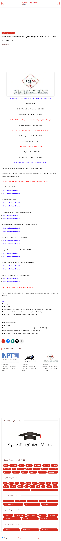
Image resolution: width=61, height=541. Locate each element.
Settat (31, 472)
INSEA (5, 490)
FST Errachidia (32, 501)
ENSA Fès (41, 515)
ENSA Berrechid (19, 515)
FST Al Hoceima (8, 501)
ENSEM (54, 483)
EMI (16, 483)
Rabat (14, 472)
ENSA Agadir (7, 515)
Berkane (21, 465)
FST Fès (42, 501)
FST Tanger (45, 504)
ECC (5, 483)
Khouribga (20, 469)
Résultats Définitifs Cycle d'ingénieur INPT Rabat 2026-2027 (9, 368)
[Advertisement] (30, 20)
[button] (8, 341)
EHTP (10, 483)
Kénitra (28, 469)
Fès (13, 469)
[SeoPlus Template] (2, 538)
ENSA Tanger (43, 519)
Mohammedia (52, 469)
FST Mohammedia (8, 504)
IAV (43, 486)
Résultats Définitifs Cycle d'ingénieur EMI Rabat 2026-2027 (30, 368)
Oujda (5, 472)
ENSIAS (13, 486)
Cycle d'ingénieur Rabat (8, 33)
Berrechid (29, 465)
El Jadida (54, 465)
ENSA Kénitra (52, 515)
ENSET (6, 486)
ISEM (33, 490)
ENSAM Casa (7, 530)
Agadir (5, 465)
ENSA (34, 483)
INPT (55, 486)
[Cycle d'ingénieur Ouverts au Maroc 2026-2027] (30, 440)
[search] (58, 3)
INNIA (48, 486)
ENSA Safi (25, 519)
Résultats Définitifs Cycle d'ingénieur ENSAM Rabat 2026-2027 (49, 368)
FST (38, 486)
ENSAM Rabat (44, 530)
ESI (26, 486)
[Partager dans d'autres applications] (21, 341)
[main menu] (2, 3)
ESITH (32, 486)
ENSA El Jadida (31, 515)
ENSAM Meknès (26, 530)
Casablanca (46, 465)
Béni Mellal (37, 465)
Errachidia (6, 469)
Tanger (40, 472)
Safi (23, 472)
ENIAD (28, 483)
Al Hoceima (13, 465)
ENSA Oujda (7, 519)
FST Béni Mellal (20, 501)
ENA (22, 483)
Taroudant (51, 472)
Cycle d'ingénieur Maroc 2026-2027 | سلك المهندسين (28, 538)
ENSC (47, 483)
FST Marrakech (51, 501)
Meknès (44, 469)
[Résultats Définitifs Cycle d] (10, 358)
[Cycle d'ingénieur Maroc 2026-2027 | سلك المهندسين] (30, 3)
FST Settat (27, 504)
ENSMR (20, 486)
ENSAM (41, 483)
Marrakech (36, 469)
